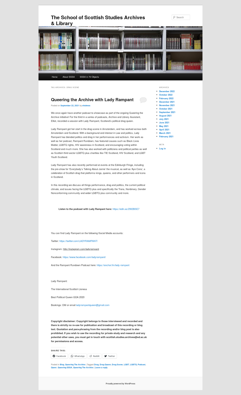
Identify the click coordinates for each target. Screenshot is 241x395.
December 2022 (167, 91)
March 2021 (165, 133)
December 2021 (167, 101)
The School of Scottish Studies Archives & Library (98, 20)
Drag (96, 364)
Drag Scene (117, 364)
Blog (62, 364)
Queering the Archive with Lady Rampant (92, 99)
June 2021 (164, 122)
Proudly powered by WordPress (120, 383)
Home (54, 76)
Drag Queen (105, 364)
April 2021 (164, 129)
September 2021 (167, 112)
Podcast (141, 364)
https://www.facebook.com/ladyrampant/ (84, 257)
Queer (54, 367)
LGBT (126, 364)
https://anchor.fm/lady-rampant (113, 265)
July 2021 (164, 119)
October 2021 (165, 108)
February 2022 (166, 98)
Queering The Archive (75, 364)
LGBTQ (133, 364)
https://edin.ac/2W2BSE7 (126, 209)
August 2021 (165, 115)
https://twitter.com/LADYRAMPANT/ (78, 241)
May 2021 (164, 126)
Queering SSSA (65, 367)
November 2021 (167, 105)
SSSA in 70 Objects (89, 76)
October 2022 (165, 94)
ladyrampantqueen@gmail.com (93, 305)
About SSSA (69, 76)
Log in (162, 148)
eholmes (86, 105)
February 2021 (166, 136)
